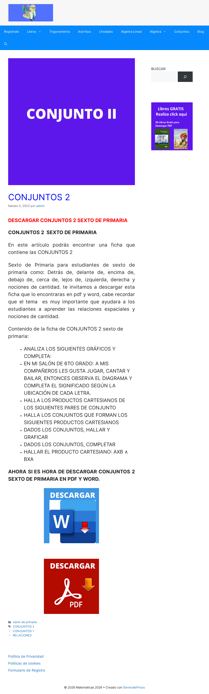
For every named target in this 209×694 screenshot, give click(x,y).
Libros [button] (31, 32)
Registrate (11, 32)
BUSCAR (158, 69)
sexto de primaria (25, 622)
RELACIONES (22, 635)
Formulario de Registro (26, 670)
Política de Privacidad (26, 656)
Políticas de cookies (24, 663)
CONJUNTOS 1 (23, 631)
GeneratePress (134, 687)
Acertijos (84, 32)
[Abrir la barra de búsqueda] (5, 44)
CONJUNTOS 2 (23, 626)
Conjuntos (181, 32)
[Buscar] (185, 77)
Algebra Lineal (131, 32)
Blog (200, 32)
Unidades (106, 32)
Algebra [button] (155, 32)
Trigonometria (59, 32)
